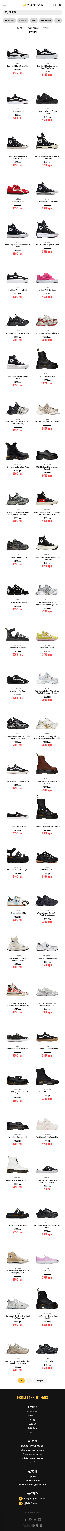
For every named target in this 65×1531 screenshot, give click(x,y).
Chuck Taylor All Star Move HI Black (18, 378)
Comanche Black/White (18, 603)
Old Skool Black (18, 111)
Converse (23, 20)
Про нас (32, 1476)
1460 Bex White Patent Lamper (17, 1180)
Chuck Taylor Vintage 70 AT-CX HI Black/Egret (47, 558)
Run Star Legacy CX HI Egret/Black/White (17, 959)
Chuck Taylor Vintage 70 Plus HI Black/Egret (47, 158)
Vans (34, 20)
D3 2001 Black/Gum (47, 870)
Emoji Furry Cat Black (18, 691)
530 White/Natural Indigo (47, 958)
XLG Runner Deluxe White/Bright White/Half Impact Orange (47, 692)
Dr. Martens (9, 20)
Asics (32, 1432)
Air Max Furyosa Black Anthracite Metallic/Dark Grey (17, 737)
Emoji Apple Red (18, 202)
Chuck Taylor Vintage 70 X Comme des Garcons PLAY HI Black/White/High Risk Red (47, 514)
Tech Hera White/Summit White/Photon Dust (47, 1004)
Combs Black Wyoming (47, 1092)
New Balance (46, 20)
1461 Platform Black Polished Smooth (47, 468)
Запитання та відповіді (32, 1446)
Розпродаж (33, 28)
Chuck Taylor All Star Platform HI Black (17, 246)
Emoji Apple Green (47, 648)
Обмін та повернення (32, 1458)
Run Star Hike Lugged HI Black (47, 245)
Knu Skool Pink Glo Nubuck (47, 290)
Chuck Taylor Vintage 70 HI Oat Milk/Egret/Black (17, 1272)
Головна (20, 28)
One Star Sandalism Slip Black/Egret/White (47, 1181)
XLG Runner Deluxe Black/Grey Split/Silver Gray (17, 423)
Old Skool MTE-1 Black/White (18, 781)
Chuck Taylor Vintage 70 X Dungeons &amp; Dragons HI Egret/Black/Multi (18, 1005)
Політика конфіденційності (32, 1484)
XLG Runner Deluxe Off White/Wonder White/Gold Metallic (47, 737)
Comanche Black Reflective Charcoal (47, 112)
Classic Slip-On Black (18, 827)
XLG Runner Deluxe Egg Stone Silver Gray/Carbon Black (18, 513)
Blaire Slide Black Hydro (18, 1226)
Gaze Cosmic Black (47, 1361)
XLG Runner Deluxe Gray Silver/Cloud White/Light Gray (47, 604)
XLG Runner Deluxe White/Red (47, 333)
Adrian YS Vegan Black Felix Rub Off (17, 1093)
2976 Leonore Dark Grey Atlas (18, 467)
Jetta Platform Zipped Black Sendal (47, 1317)
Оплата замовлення (32, 1454)
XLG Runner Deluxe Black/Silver (18, 333)
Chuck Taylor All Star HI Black (47, 202)
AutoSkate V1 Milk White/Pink (47, 1137)
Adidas (32, 1424)
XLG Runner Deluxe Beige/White (47, 422)
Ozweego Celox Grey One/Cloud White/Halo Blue (18, 1317)
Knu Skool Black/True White (17, 66)
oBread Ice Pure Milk (18, 913)
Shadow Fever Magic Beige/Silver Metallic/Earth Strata (17, 1362)
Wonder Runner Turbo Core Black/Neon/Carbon (47, 914)
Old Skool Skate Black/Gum (47, 1049)
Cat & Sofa (32, 1428)
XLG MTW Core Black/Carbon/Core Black (47, 1227)
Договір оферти (32, 1480)
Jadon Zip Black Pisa (47, 377)
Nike (58, 20)
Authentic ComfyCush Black (17, 1049)
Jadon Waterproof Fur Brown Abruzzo (47, 782)
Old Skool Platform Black (17, 290)
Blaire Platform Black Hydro (17, 870)
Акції (32, 1462)
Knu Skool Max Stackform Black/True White (47, 67)
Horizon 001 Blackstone (18, 557)
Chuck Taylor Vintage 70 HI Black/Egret (18, 158)
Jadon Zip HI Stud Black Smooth (47, 827)
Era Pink (47, 1271)
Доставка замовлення (32, 1450)
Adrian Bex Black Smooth (17, 1137)
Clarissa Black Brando (18, 648)
